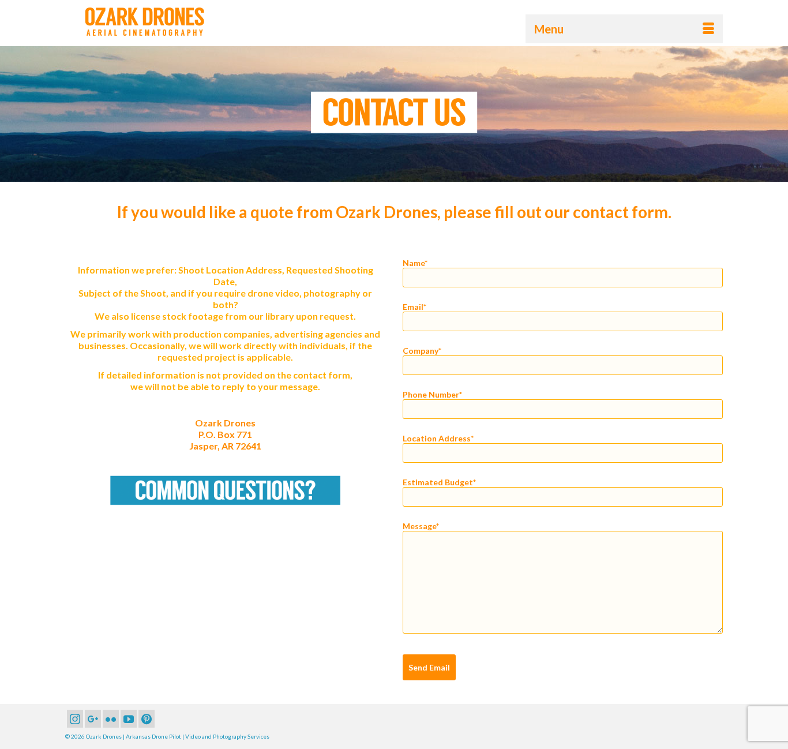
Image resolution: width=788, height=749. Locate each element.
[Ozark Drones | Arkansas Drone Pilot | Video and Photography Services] (169, 22)
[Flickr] (111, 719)
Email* (414, 307)
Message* (421, 526)
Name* (415, 263)
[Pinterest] (146, 719)
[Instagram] (75, 719)
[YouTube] (129, 719)
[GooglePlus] (93, 719)
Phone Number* (432, 394)
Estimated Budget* (439, 482)
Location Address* (438, 438)
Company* (422, 350)
